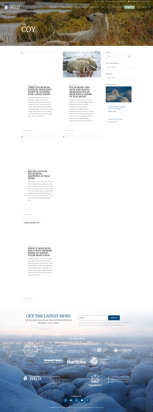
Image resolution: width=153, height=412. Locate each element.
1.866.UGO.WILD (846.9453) (60, 379)
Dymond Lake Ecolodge (119, 381)
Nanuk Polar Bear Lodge (31, 222)
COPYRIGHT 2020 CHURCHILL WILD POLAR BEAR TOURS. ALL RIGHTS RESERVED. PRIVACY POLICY (76, 407)
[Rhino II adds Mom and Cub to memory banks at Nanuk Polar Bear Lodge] (40, 260)
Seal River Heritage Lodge (32, 54)
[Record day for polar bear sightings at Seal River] (40, 176)
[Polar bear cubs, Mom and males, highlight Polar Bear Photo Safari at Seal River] (82, 92)
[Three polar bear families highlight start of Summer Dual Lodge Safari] (40, 92)
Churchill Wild (28, 130)
